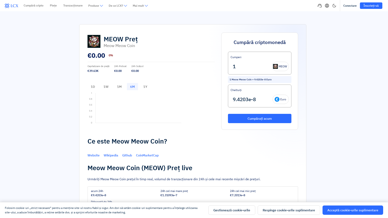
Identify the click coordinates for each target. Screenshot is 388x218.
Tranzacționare (73, 5)
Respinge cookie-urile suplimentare (289, 210)
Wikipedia (111, 155)
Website (94, 155)
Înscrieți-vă (371, 5)
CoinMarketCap (147, 155)
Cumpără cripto (33, 5)
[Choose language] (327, 5)
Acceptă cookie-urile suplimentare (352, 210)
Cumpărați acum (260, 118)
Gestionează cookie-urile (231, 210)
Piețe (53, 5)
